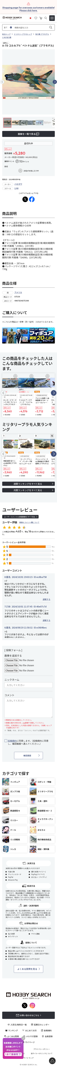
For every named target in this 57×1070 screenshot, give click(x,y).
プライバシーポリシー (41, 1049)
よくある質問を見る (27, 969)
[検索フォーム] (45, 18)
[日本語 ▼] (30, 17)
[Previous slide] (2, 82)
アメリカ (18, 292)
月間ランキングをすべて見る (28, 490)
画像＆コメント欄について (29, 522)
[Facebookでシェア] (32, 199)
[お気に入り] (35, 17)
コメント (9, 695)
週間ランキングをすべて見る (28, 483)
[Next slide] (55, 82)
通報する (46, 599)
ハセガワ (18, 184)
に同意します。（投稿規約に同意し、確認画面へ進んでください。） (28, 742)
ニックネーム (11, 679)
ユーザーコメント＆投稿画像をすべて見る (19, 516)
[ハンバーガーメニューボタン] (52, 18)
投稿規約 (12, 740)
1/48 (16, 188)
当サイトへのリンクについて (41, 1053)
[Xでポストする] (25, 199)
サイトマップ (28, 1058)
